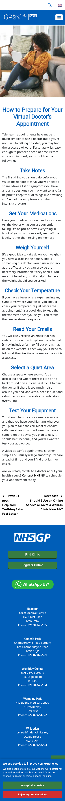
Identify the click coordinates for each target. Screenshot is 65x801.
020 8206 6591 (37, 655)
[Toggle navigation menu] (59, 17)
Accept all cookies (32, 785)
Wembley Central (32, 668)
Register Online (32, 565)
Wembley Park (32, 698)
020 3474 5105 (37, 625)
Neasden (32, 609)
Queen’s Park (32, 639)
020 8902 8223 (37, 745)
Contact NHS (31, 475)
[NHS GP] (20, 17)
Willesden (32, 728)
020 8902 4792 (37, 715)
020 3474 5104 (37, 685)
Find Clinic (32, 554)
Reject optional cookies (32, 794)
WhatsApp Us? (36, 584)
